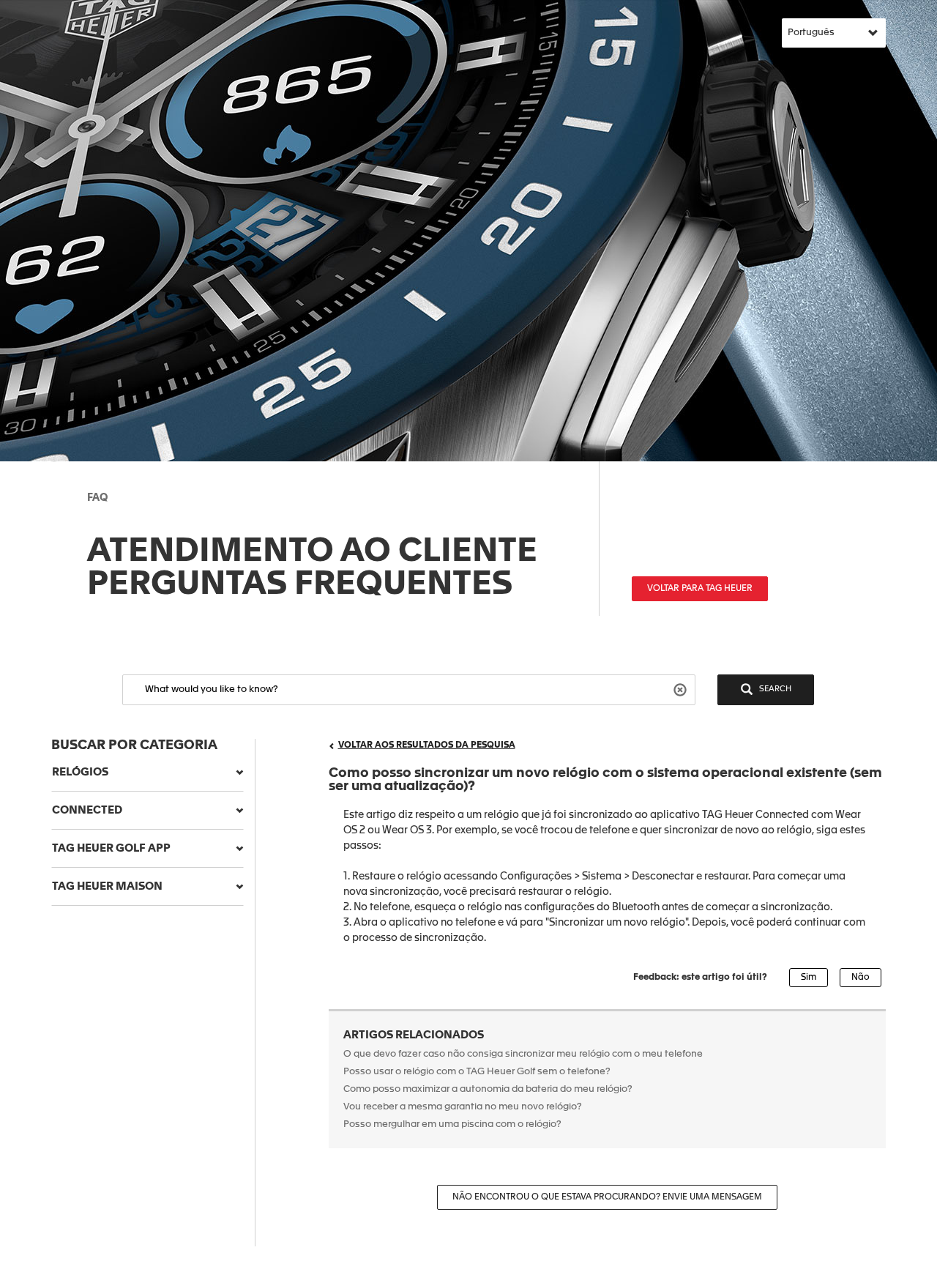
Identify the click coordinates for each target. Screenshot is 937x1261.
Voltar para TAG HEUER (700, 588)
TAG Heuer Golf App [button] (111, 848)
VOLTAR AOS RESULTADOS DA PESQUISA (426, 745)
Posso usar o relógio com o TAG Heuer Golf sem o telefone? (477, 1071)
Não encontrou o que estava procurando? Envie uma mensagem (607, 1197)
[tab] (147, 772)
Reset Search (681, 688)
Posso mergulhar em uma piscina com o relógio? (452, 1124)
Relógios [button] (80, 772)
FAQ (97, 498)
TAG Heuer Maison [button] (107, 886)
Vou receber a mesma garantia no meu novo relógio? (462, 1107)
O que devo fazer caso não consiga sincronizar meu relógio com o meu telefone (523, 1054)
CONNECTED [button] (87, 810)
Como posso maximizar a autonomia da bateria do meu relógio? (487, 1089)
